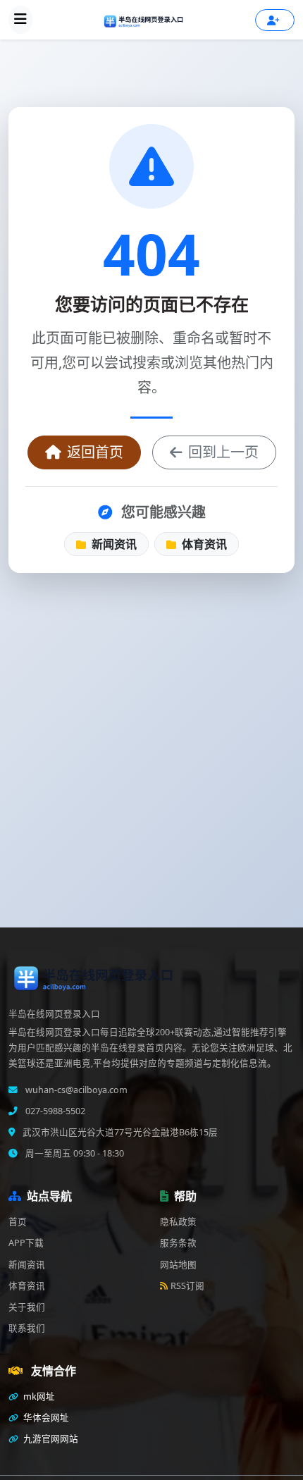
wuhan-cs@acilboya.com (75, 1090)
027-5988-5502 (54, 1111)
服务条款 (178, 1243)
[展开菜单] (20, 20)
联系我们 (26, 1328)
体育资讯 (203, 544)
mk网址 (38, 1396)
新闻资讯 (113, 544)
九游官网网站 (49, 1439)
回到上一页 (223, 452)
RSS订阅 (187, 1286)
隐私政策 (178, 1222)
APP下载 (26, 1243)
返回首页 (95, 452)
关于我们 (26, 1307)
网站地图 (178, 1265)
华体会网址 (45, 1418)
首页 (17, 1222)
